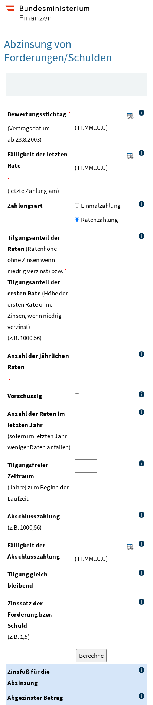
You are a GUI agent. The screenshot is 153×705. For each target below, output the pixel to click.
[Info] (141, 113)
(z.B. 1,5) (29, 620)
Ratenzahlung (99, 220)
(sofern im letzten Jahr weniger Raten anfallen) (39, 430)
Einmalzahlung (101, 205)
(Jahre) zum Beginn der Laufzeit (38, 481)
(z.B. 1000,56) (33, 521)
